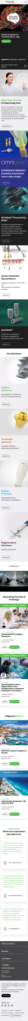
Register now (14, 647)
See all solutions (14, 566)
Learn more (6, 182)
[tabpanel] (14, 33)
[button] (25, 66)
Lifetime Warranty (5, 1015)
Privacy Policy (11, 1010)
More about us (7, 126)
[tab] (5, 60)
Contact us (6, 995)
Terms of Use (4, 1010)
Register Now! (6, 41)
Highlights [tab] (20, 60)
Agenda (5, 647)
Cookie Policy (18, 1010)
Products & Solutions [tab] (13, 60)
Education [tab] (3, 60)
